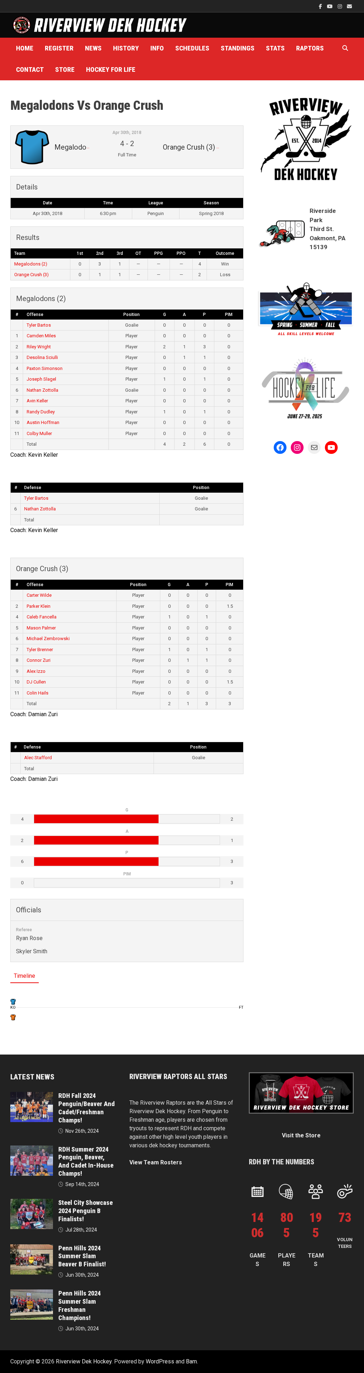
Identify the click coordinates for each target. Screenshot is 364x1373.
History (126, 48)
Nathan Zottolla (42, 390)
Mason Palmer (41, 628)
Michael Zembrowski (48, 638)
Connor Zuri (38, 660)
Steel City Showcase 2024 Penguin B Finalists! (85, 1211)
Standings (238, 48)
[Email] (349, 6)
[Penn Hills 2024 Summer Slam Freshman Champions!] (31, 1293)
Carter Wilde (39, 595)
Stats (275, 48)
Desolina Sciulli (42, 357)
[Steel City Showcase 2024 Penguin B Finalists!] (31, 1203)
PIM (228, 314)
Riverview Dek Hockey (84, 1361)
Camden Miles (41, 335)
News (93, 48)
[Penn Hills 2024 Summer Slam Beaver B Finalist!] (31, 1248)
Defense (32, 487)
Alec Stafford (38, 757)
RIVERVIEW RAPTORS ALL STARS (178, 1076)
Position (131, 314)
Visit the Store (301, 1135)
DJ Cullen (36, 682)
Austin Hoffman (43, 422)
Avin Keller (37, 400)
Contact (30, 69)
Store (65, 69)
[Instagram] (340, 6)
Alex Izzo (36, 671)
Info (157, 48)
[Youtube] (330, 6)
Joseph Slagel (41, 379)
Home (24, 48)
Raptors (310, 48)
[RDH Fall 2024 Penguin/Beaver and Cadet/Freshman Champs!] (31, 1096)
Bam (191, 1361)
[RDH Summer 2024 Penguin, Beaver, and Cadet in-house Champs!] (31, 1149)
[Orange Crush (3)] (13, 1017)
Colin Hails (37, 693)
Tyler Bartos (39, 325)
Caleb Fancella (42, 617)
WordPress (160, 1361)
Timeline (24, 975)
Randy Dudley (41, 411)
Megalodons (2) (30, 264)
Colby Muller (39, 433)
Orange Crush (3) (31, 274)
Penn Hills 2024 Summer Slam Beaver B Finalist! (82, 1256)
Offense (35, 314)
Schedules (192, 48)
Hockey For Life (110, 69)
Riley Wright (39, 346)
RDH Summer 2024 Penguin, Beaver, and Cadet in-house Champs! (85, 1162)
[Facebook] (321, 6)
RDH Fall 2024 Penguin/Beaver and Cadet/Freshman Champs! (86, 1108)
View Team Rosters (155, 1162)
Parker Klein (38, 606)
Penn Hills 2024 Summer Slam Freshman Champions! (79, 1305)
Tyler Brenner (40, 649)
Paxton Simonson (45, 368)
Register (59, 48)
